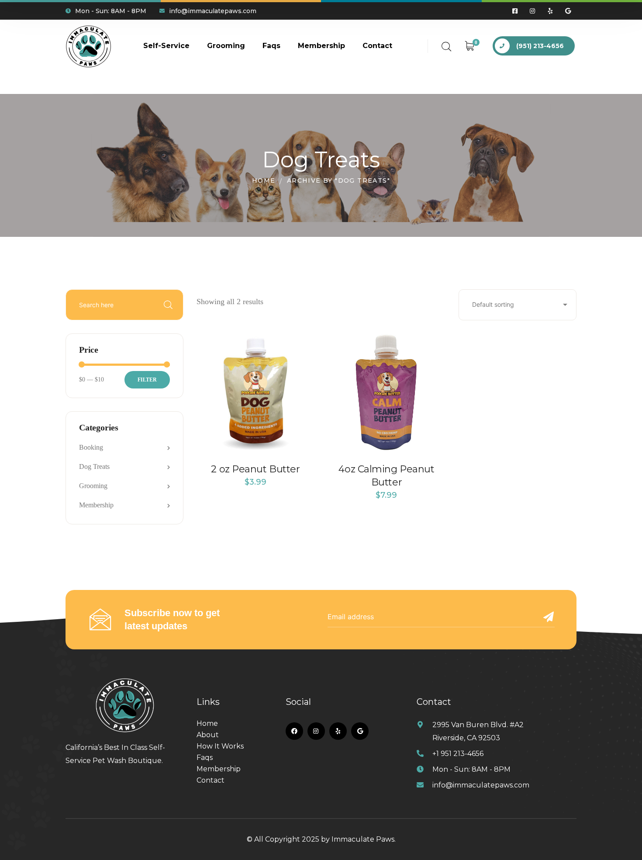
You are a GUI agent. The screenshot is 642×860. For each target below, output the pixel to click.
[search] (446, 47)
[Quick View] (297, 372)
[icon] (515, 11)
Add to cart (255, 453)
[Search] (168, 305)
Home (264, 180)
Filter (147, 380)
